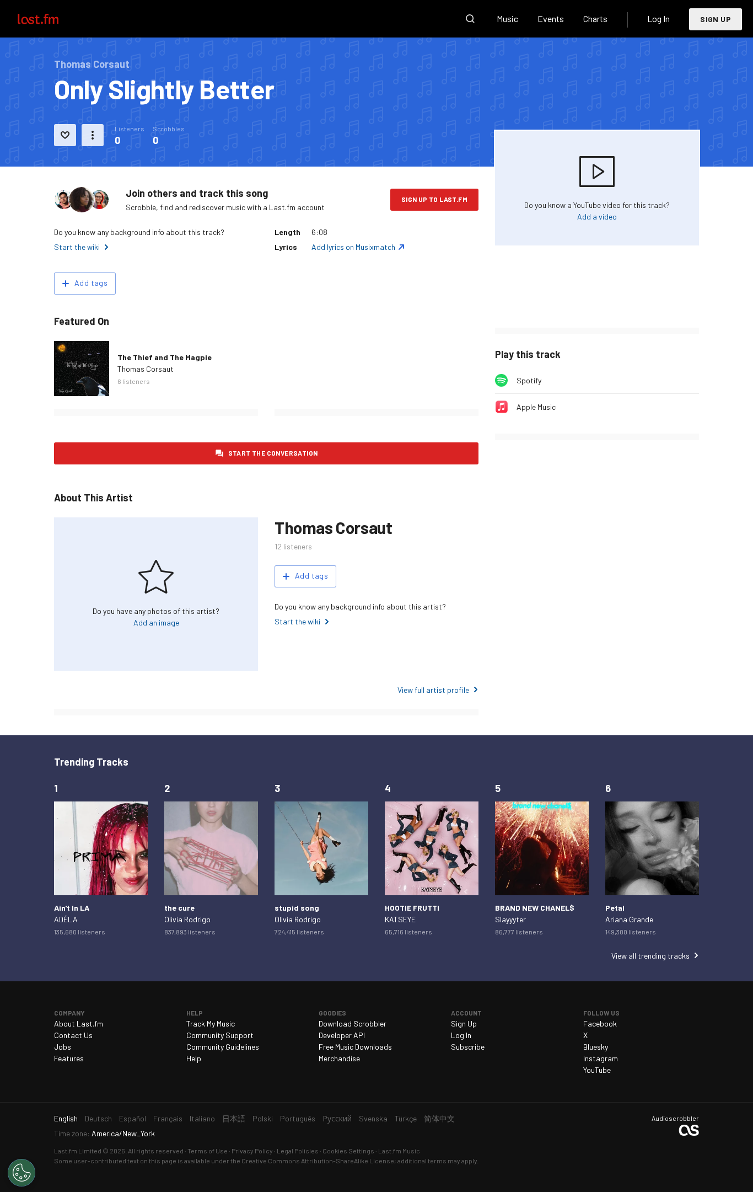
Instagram (600, 1058)
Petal (615, 907)
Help (193, 1058)
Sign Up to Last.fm (434, 199)
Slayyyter (510, 919)
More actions (93, 135)
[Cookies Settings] (21, 1172)
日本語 (233, 1118)
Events (550, 18)
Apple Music (536, 406)
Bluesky (595, 1046)
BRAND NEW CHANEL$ (534, 907)
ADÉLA (66, 919)
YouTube (597, 1070)
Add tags (90, 282)
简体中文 (439, 1118)
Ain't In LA (71, 907)
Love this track (65, 135)
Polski (262, 1118)
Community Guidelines (222, 1046)
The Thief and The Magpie (164, 357)
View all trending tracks (650, 955)
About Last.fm (78, 1023)
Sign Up (715, 19)
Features (69, 1058)
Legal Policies (298, 1150)
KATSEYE (400, 919)
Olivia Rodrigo (187, 919)
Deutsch (98, 1118)
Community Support (220, 1035)
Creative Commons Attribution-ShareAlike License (317, 1160)
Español (132, 1118)
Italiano (202, 1118)
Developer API (342, 1035)
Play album (81, 368)
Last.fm (51, 18)
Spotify (529, 380)
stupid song (297, 907)
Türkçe (406, 1118)
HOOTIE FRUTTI (412, 907)
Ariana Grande (629, 919)
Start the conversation (273, 453)
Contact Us (73, 1035)
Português (297, 1118)
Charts (595, 18)
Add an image (156, 622)
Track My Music (210, 1023)
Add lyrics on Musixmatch (353, 247)
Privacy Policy (252, 1150)
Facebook (600, 1023)
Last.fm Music (399, 1150)
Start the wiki (77, 247)
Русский (337, 1118)
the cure (179, 907)
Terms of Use (207, 1150)
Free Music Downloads (355, 1046)
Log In (658, 18)
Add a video (597, 216)
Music (507, 18)
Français (167, 1118)
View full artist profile (433, 689)
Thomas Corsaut (145, 368)
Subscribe (468, 1046)
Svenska (373, 1118)
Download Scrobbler (352, 1023)
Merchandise (339, 1058)
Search (470, 19)
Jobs (62, 1046)
